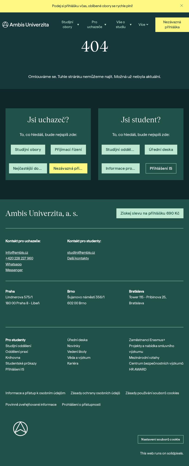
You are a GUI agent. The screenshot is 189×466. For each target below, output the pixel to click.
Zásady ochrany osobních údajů (95, 393)
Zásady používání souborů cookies (152, 393)
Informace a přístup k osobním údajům (35, 393)
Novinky (73, 346)
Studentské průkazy (21, 363)
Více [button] (142, 25)
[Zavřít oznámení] (181, 5)
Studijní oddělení (18, 346)
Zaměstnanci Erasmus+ (147, 340)
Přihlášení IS (15, 369)
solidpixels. (175, 453)
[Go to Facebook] (43, 315)
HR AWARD (137, 369)
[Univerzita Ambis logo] (25, 25)
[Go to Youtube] (20, 315)
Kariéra (72, 363)
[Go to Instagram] (8, 315)
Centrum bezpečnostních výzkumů (156, 363)
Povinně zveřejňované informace (31, 405)
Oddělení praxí (17, 352)
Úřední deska (77, 340)
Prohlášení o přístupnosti (81, 405)
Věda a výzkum (78, 358)
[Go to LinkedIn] (32, 315)
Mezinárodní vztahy (144, 358)
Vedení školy (76, 352)
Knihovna (13, 358)
